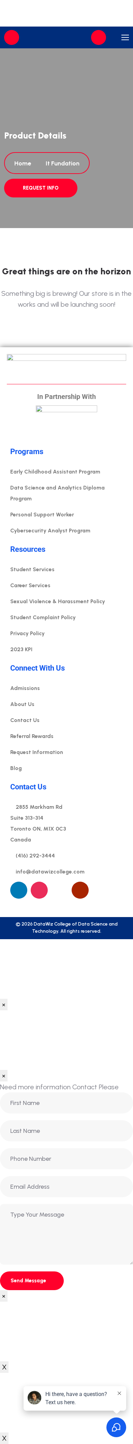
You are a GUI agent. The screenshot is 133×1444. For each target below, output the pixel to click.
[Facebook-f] (59, 890)
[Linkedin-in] (18, 890)
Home (24, 163)
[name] (98, 37)
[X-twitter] (100, 890)
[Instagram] (39, 890)
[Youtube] (80, 890)
